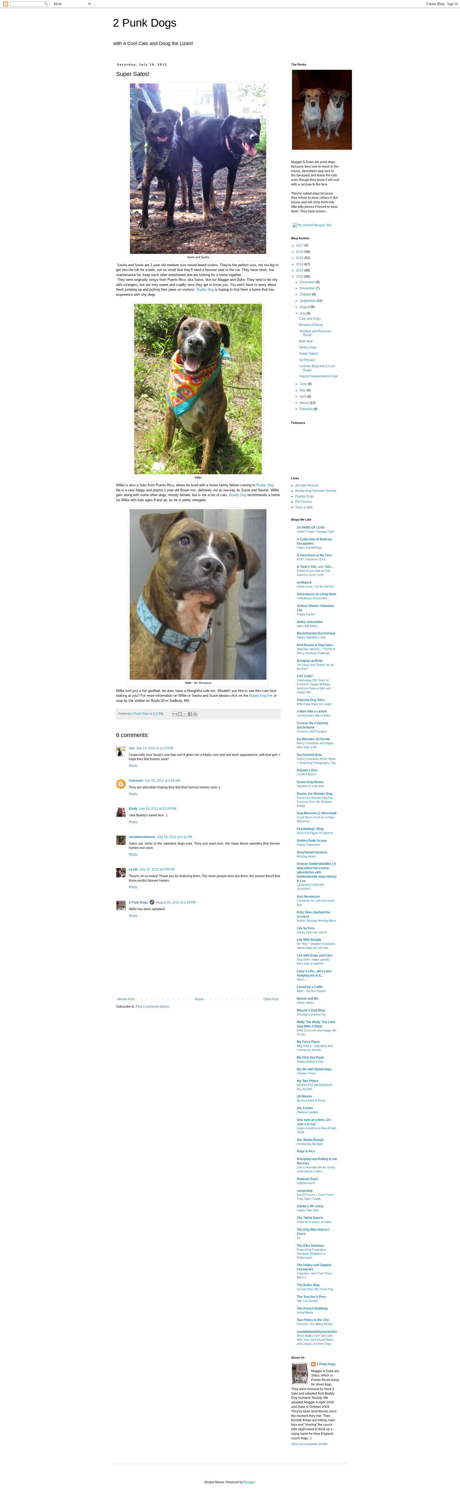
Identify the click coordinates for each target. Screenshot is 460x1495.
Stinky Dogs (308, 347)
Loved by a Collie (310, 987)
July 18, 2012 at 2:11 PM (174, 837)
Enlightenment (306, 1183)
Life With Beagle (309, 940)
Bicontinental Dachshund (316, 633)
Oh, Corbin (305, 1108)
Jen (131, 748)
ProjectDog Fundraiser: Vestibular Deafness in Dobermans (312, 1253)
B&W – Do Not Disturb (311, 990)
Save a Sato (304, 507)
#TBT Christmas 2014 (311, 559)
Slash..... (302, 979)
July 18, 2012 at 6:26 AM (162, 781)
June (304, 384)
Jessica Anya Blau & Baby (314, 715)
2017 (300, 245)
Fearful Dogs (304, 496)
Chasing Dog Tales (311, 700)
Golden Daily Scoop (311, 840)
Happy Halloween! (308, 844)
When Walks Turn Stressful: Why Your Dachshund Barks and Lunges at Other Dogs (315, 1339)
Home (199, 999)
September (308, 301)
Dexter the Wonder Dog (314, 794)
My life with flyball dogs (314, 1069)
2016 (300, 252)
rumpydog (304, 1191)
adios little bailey (307, 625)
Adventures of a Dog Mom (316, 594)
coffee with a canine (312, 711)
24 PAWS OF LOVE (311, 527)
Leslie (133, 869)
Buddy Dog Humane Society (315, 491)
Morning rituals (306, 856)
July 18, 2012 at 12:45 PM (157, 809)
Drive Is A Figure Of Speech (315, 832)
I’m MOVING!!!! (307, 774)
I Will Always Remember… (314, 598)
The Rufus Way (308, 1285)
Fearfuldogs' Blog (310, 829)
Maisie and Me (307, 998)
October (306, 294)
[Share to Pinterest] (195, 714)
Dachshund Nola (309, 755)
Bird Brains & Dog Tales (315, 645)
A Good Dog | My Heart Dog (315, 1289)
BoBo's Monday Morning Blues (316, 920)
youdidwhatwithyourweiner (317, 1332)
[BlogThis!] (180, 714)
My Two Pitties (307, 1081)
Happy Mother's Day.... (311, 1061)
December (308, 282)
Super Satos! (308, 353)
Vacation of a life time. (311, 786)
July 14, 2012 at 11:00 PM (154, 748)
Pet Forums (303, 502)
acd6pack (304, 582)
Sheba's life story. (310, 1206)
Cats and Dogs (310, 319)
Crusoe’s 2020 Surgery (312, 731)
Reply (133, 766)
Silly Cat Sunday (307, 1300)
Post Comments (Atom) (152, 1006)
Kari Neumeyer (308, 896)
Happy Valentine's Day (311, 637)
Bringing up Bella (310, 661)
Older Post (271, 999)
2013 (300, 270)
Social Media (305, 1312)
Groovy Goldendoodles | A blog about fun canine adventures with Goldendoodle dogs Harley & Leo (317, 872)
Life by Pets (306, 928)
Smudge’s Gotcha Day (311, 1014)
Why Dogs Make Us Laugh (314, 704)
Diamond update (307, 1112)
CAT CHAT (305, 676)
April (303, 396)
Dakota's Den (307, 770)
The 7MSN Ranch (310, 1218)
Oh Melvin (304, 1096)
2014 (300, 264)
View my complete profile (309, 1444)
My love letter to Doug (311, 1100)
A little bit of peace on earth (314, 1221)
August (305, 307)
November (308, 288)
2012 (300, 276)
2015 (300, 258)
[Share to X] (185, 714)
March (305, 403)
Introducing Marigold (310, 1143)
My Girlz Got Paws (310, 1057)
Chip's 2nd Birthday (309, 547)
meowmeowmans (142, 837)
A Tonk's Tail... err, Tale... (315, 567)
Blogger (249, 1482)
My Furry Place (308, 1042)
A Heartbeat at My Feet (314, 555)
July (303, 313)
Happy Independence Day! (318, 376)
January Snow (306, 1073)
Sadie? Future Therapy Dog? (315, 531)
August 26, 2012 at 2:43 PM (176, 902)
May (303, 390)
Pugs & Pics (306, 1151)
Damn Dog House (310, 782)
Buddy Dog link (261, 696)
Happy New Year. (308, 1210)
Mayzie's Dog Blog (311, 1010)
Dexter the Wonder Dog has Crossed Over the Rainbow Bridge (315, 801)
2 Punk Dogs (144, 23)
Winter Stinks (305, 1002)
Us (299, 1237)
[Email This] (175, 714)
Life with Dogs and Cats (314, 955)
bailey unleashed (309, 622)
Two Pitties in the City (313, 1320)
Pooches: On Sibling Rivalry (315, 1324)
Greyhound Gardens (312, 852)
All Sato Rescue (306, 485)
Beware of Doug (311, 325)
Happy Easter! (306, 614)
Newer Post (125, 999)
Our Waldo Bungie (310, 1140)
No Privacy (307, 360)
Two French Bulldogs (312, 1308)
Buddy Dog (205, 289)
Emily (133, 809)
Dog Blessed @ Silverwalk (317, 813)
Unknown (136, 781)
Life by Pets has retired (312, 932)
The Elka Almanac (310, 1245)
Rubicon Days (307, 1179)
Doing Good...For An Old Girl (315, 586)
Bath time (306, 341)
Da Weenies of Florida (313, 739)
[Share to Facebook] (190, 714)
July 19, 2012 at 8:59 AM (157, 869)
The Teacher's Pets (311, 1297)
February (307, 409)
